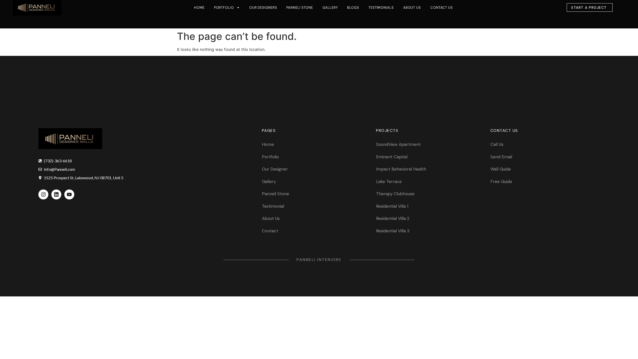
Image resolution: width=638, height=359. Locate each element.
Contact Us (441, 7)
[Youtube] (69, 194)
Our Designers (263, 7)
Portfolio (224, 7)
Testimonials (381, 7)
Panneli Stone (299, 7)
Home (199, 7)
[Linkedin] (56, 194)
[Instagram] (43, 194)
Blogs (353, 7)
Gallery (330, 7)
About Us (412, 7)
